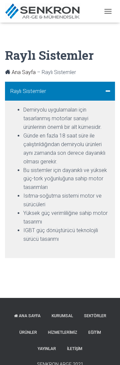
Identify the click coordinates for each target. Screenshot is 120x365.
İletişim (74, 348)
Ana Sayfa (24, 72)
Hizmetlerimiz (62, 332)
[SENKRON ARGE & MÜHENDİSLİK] (45, 11)
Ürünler (28, 332)
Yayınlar (47, 348)
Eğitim (94, 332)
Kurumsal (62, 316)
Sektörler (95, 316)
